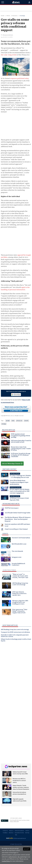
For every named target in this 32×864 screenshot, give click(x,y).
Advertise (11, 832)
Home (2, 16)
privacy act (19, 420)
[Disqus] (16, 668)
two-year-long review (9, 55)
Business (15, 16)
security (26, 420)
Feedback (5, 832)
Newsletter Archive (19, 832)
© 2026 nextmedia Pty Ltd (19, 838)
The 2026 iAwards (17, 551)
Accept (26, 849)
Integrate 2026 (16, 557)
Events (5, 533)
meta (13, 420)
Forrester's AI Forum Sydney (21, 538)
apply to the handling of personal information (15, 288)
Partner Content (10, 469)
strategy (4, 424)
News (8, 16)
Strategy (22, 16)
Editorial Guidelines (19, 830)
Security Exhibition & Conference (18, 564)
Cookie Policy (6, 861)
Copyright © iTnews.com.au (7, 415)
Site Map (27, 832)
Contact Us (5, 830)
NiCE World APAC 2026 (19, 544)
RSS (16, 834)
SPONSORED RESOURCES (11, 503)
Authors (27, 830)
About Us (11, 830)
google (8, 420)
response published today (19, 78)
